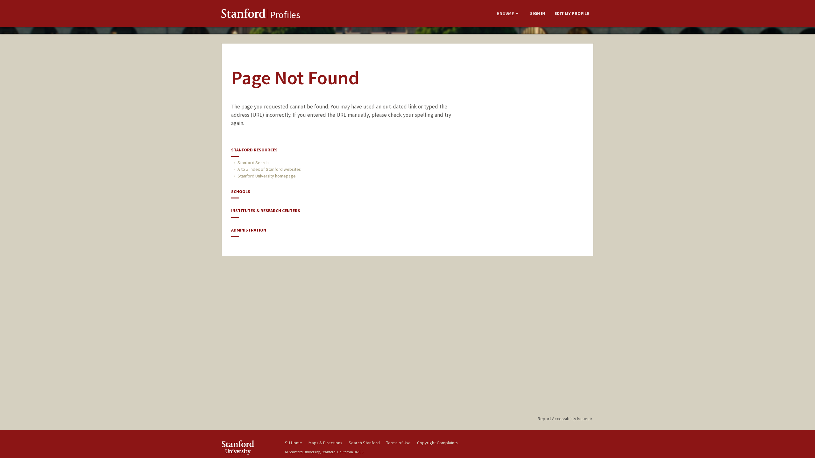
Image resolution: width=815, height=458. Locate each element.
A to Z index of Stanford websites (269, 169)
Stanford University (248, 447)
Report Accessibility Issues (564, 418)
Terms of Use (398, 443)
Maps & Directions (325, 443)
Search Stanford (364, 443)
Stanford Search (253, 162)
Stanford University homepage (266, 176)
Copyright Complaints (437, 443)
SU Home (293, 443)
